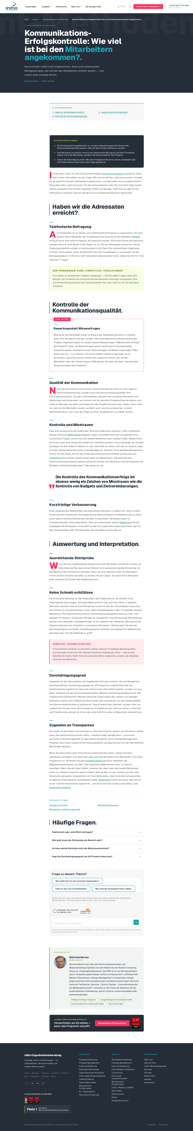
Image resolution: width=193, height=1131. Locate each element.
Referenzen (61, 7)
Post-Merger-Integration (123, 1069)
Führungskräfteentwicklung (91, 1076)
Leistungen (30, 7)
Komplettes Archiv (120, 1100)
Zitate (114, 1097)
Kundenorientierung (95, 760)
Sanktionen (105, 779)
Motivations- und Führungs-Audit (64, 809)
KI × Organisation (87, 1091)
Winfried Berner (32, 81)
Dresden (45, 1076)
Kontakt (148, 1073)
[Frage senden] (136, 922)
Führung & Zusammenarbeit (119, 1077)
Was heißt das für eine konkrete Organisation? (77, 881)
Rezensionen (118, 1094)
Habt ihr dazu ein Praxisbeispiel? (71, 889)
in (37, 1083)
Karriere (148, 1069)
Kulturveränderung (88, 1066)
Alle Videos (117, 1091)
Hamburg (45, 1073)
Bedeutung (126, 522)
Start (26, 19)
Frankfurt (55, 1073)
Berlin (27, 1073)
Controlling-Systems (60, 787)
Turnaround (117, 1073)
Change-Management (89, 1063)
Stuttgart (64, 1073)
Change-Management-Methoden (55, 19)
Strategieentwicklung (122, 1059)
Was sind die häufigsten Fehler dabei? (113, 889)
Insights (46, 7)
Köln (26, 1076)
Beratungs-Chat (93, 7)
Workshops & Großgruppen (85, 1087)
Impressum (149, 1082)
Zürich (53, 1076)
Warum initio (150, 1063)
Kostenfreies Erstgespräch (112, 1023)
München (35, 1073)
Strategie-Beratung (88, 1059)
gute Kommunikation (113, 173)
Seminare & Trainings (89, 1095)
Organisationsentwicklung (91, 1073)
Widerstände (74, 434)
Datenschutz (163, 1125)
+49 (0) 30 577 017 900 (179, 5)
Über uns (75, 7)
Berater (136, 236)
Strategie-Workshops (89, 1069)
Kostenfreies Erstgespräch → (148, 6)
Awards (147, 1079)
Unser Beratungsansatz (155, 1066)
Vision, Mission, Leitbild (122, 1087)
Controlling (55, 458)
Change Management (122, 1063)
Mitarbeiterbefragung (108, 805)
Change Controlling (58, 805)
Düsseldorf (35, 1076)
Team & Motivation (87, 1082)
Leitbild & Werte (86, 1079)
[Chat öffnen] (130, 6)
